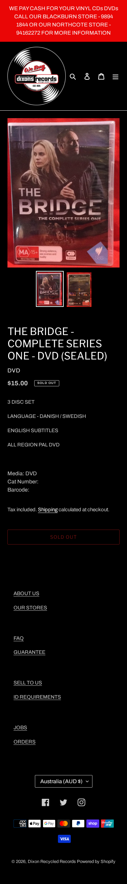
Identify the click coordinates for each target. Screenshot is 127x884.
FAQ (19, 638)
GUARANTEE (29, 652)
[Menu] (115, 76)
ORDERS (25, 741)
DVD (13, 370)
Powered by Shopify (96, 861)
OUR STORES (30, 607)
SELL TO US (28, 682)
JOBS (20, 727)
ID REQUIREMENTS (37, 697)
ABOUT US (26, 593)
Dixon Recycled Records (52, 861)
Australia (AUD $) (61, 781)
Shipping (48, 509)
